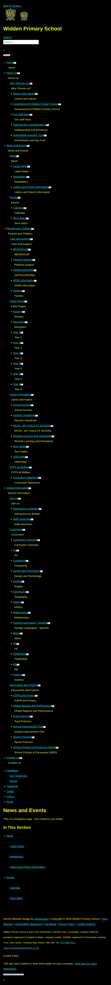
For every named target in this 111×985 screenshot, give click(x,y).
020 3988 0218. (67, 942)
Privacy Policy (67, 924)
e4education (41, 918)
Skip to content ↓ (13, 5)
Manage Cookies (14, 974)
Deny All (21, 974)
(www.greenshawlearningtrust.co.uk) (21, 948)
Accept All (6, 974)
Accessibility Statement (28, 924)
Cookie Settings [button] (86, 924)
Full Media (50, 924)
